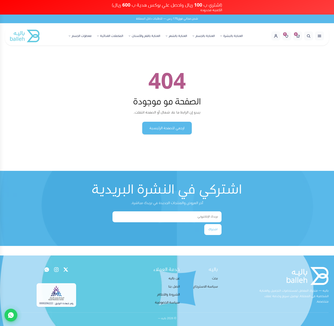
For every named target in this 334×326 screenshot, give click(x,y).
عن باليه (174, 278)
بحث (215, 278)
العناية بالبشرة (233, 36)
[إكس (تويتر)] (66, 269)
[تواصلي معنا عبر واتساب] (11, 315)
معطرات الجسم (82, 36)
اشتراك (212, 229)
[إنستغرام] (56, 269)
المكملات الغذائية (111, 36)
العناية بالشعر (178, 36)
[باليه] (25, 36)
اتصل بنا (174, 286)
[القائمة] (319, 35)
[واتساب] (47, 269)
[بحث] (308, 35)
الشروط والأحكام (168, 294)
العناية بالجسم (205, 36)
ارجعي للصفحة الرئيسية (167, 128)
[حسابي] (275, 35)
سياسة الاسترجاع (205, 286)
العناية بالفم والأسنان (146, 36)
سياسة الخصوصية (167, 302)
